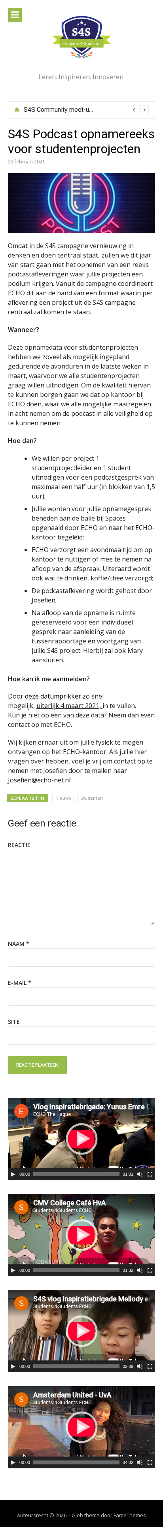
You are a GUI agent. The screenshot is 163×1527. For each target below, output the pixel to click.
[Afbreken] (139, 1174)
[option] (86, 110)
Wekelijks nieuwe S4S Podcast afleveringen (85, 109)
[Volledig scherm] (150, 1174)
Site (14, 1021)
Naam (18, 943)
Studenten (91, 798)
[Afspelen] (13, 1174)
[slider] (76, 1174)
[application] (81, 1139)
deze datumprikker (53, 696)
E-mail (19, 982)
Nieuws (63, 798)
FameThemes (130, 1515)
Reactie (19, 845)
